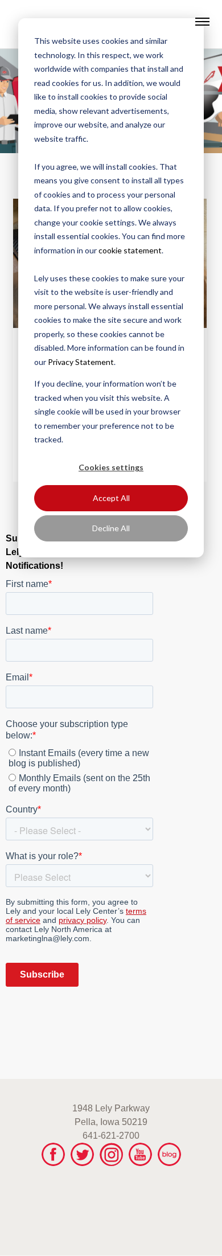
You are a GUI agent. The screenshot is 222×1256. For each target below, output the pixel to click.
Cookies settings (111, 467)
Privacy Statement (81, 362)
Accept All (111, 498)
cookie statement (130, 250)
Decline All (111, 528)
